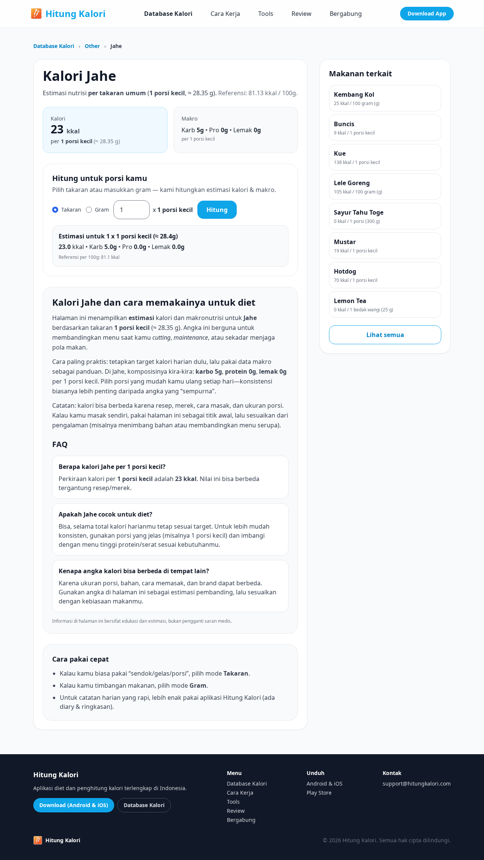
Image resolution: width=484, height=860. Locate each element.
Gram (102, 209)
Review (302, 13)
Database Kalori (168, 13)
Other (93, 45)
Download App (427, 13)
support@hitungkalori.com (417, 783)
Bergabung (346, 13)
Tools (265, 13)
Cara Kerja (225, 13)
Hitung (217, 210)
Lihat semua (385, 335)
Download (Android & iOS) (73, 805)
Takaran (71, 209)
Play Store (319, 792)
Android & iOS (325, 783)
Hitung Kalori (75, 14)
